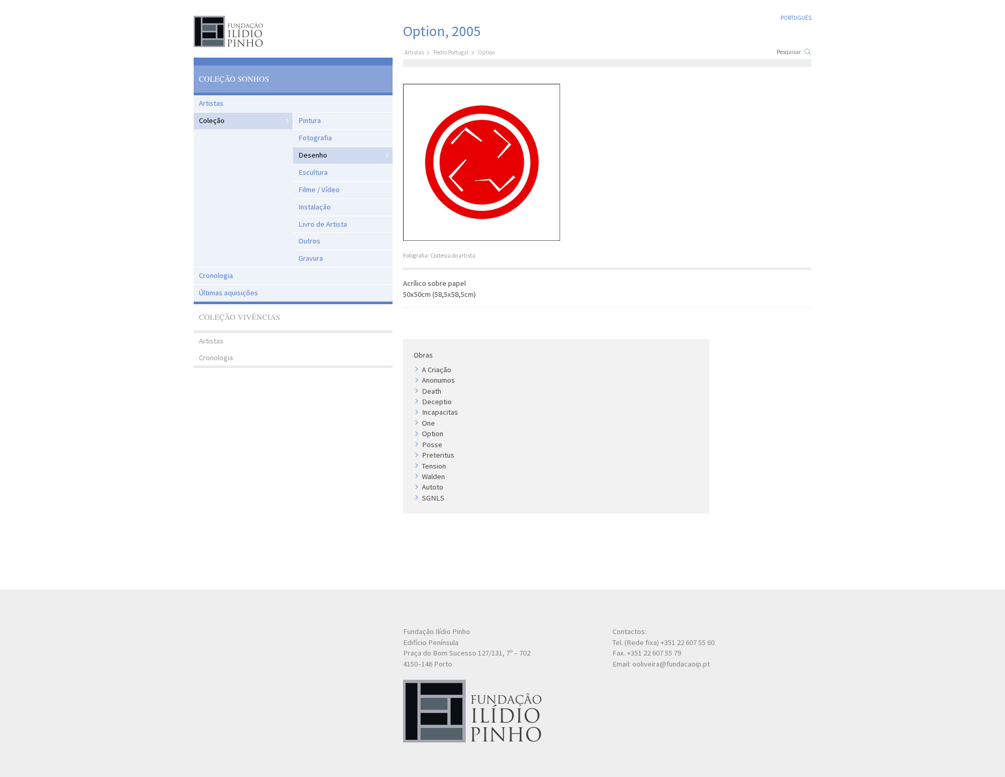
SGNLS (433, 498)
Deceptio (437, 401)
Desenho (312, 155)
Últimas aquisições (228, 292)
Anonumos (438, 380)
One (428, 423)
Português (795, 17)
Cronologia (216, 275)
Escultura (313, 172)
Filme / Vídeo (319, 189)
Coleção (212, 120)
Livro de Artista (322, 224)
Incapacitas (440, 412)
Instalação (314, 207)
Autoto (432, 487)
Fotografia (315, 137)
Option (432, 433)
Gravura (310, 258)
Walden (433, 476)
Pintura (309, 120)
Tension (434, 466)
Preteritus (438, 455)
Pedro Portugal (450, 52)
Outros (309, 241)
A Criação (436, 369)
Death (431, 391)
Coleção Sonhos (234, 79)
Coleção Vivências (239, 317)
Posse (432, 444)
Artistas (211, 103)
